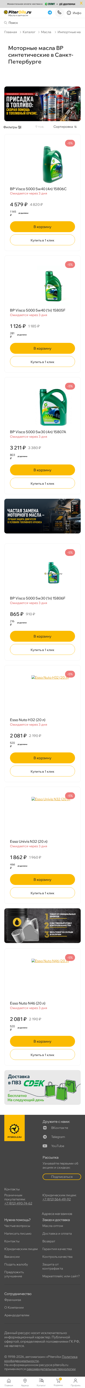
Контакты (11, 1241)
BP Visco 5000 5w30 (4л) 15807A (38, 432)
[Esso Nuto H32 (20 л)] (42, 695)
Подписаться (62, 1176)
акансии (12, 1257)
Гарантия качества (57, 1249)
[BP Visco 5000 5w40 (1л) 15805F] (42, 286)
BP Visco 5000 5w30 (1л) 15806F (37, 598)
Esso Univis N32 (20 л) (28, 841)
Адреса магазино (57, 1213)
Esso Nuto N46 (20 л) (27, 1003)
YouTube (57, 1146)
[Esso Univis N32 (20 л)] (42, 817)
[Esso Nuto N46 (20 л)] (42, 979)
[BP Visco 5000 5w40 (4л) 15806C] (42, 164)
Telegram (58, 1137)
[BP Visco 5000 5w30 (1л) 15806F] (42, 574)
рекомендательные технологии (51, 1369)
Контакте (59, 1128)
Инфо (77, 13)
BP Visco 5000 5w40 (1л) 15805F (37, 310)
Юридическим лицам (21, 1249)
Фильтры (10, 127)
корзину (42, 226)
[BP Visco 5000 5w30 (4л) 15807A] (42, 407)
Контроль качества (57, 1257)
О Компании (14, 1307)
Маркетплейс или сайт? (61, 1276)
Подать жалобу (16, 1264)
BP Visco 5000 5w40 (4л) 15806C (38, 189)
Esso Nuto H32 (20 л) (27, 719)
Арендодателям (16, 1315)
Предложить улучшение (14, 1274)
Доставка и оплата (57, 1233)
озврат (48, 1241)
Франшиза (12, 1300)
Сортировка (63, 127)
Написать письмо (18, 1233)
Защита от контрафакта (52, 1266)
